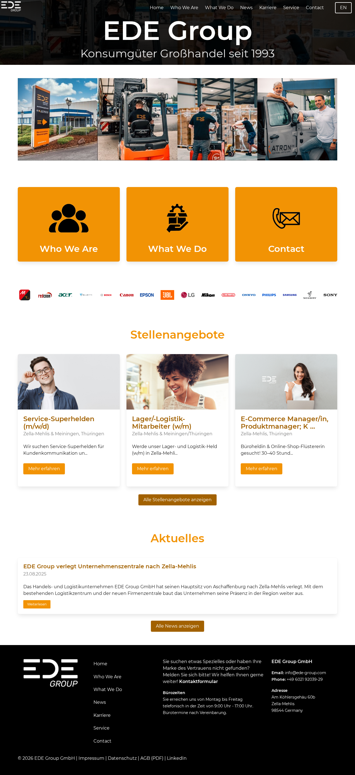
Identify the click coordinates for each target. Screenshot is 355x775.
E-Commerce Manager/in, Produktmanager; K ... (284, 422)
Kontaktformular (198, 681)
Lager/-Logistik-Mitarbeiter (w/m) (161, 422)
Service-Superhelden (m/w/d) (58, 422)
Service (291, 7)
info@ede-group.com (305, 672)
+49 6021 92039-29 (305, 679)
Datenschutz (122, 758)
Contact (315, 7)
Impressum (91, 758)
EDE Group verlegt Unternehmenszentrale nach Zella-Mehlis (109, 566)
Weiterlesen (37, 604)
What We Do (219, 7)
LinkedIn (177, 758)
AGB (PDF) (151, 758)
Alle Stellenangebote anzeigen (177, 499)
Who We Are (184, 7)
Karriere (268, 7)
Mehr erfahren (44, 468)
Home (157, 7)
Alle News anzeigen (177, 626)
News (246, 7)
